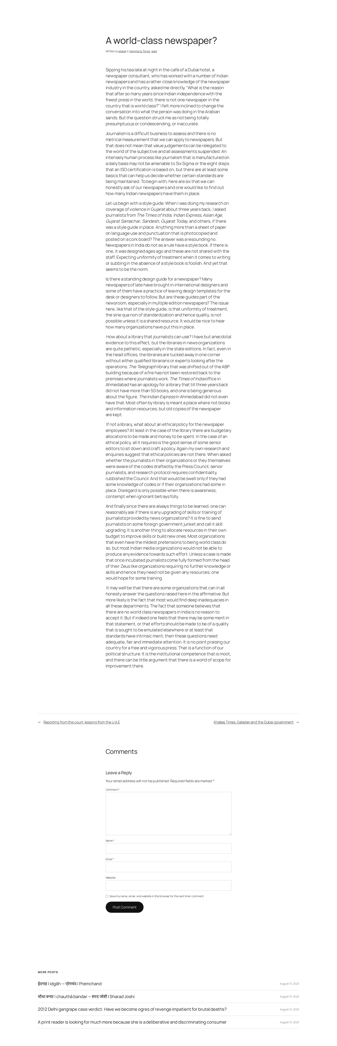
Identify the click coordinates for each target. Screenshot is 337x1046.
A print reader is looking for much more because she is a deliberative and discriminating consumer (132, 1022)
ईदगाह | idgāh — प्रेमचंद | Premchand (70, 983)
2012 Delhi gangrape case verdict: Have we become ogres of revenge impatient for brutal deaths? (132, 1009)
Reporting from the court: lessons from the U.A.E (81, 722)
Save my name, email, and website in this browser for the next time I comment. (157, 896)
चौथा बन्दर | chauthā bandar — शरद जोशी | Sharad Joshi (86, 996)
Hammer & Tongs (139, 51)
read (154, 51)
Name (110, 840)
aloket (122, 51)
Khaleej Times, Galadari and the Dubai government (254, 722)
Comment (113, 789)
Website (110, 877)
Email (110, 859)
